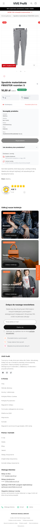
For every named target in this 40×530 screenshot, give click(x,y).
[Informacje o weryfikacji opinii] (18, 194)
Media (3, 442)
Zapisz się (20, 327)
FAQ (2, 384)
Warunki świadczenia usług (10, 523)
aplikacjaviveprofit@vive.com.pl (11, 487)
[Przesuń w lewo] (17, 71)
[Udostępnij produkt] (37, 83)
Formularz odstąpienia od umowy (12, 409)
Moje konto (5, 417)
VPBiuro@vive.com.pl (12, 481)
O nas (3, 438)
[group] (18, 190)
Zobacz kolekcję (10, 235)
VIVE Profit (17, 518)
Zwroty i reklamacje (7, 392)
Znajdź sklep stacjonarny (9, 459)
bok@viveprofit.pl (10, 476)
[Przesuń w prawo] (25, 71)
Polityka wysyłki (23, 523)
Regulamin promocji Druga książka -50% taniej (16, 426)
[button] (4, 3)
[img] (18, 186)
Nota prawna (21, 526)
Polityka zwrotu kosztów (15, 520)
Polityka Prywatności (8, 401)
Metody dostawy (6, 388)
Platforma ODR (6, 413)
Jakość (3, 450)
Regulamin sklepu (7, 405)
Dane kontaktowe (33, 523)
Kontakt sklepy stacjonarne (10, 463)
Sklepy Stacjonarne (7, 454)
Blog (3, 446)
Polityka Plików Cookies (9, 396)
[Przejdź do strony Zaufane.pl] (6, 189)
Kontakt (4, 422)
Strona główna (6, 16)
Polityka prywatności (28, 520)
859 (12, 192)
